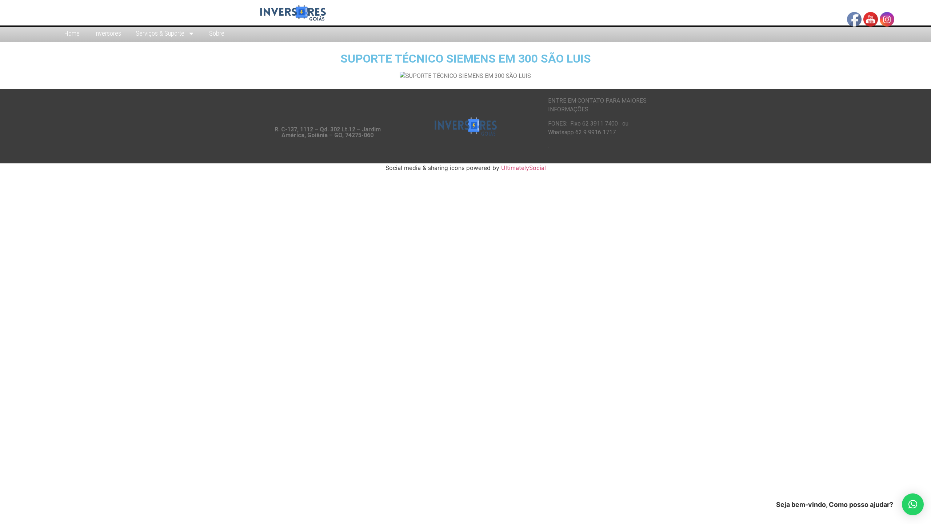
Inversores (107, 33)
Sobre (216, 33)
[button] (913, 504)
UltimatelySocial (523, 167)
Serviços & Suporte (160, 33)
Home (72, 33)
